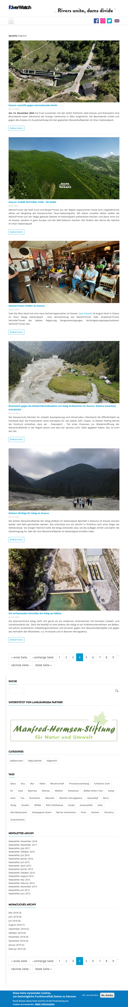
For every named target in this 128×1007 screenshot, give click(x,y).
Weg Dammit (35, 760)
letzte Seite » (43, 665)
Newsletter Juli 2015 (19, 862)
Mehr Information (44, 1004)
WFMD (37, 805)
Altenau (46, 790)
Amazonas (73, 790)
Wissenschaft (57, 783)
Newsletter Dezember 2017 (23, 844)
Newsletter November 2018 (23, 841)
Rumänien (34, 798)
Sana (12, 798)
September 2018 (17, 928)
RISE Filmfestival (54, 805)
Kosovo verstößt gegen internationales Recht (33, 105)
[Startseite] (20, 7)
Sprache (13, 35)
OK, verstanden (90, 995)
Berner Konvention (66, 812)
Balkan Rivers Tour (93, 790)
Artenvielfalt (86, 805)
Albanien (49, 798)
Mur (32, 783)
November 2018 (17, 936)
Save (20, 790)
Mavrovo (32, 790)
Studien (25, 805)
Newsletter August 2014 (21, 876)
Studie (71, 805)
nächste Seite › (20, 665)
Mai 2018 (13, 912)
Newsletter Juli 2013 (19, 890)
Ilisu (23, 783)
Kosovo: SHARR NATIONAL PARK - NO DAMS (32, 202)
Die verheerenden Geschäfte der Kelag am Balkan (35, 613)
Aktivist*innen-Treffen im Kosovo (27, 305)
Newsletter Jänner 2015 (21, 869)
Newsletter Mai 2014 (19, 879)
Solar (100, 805)
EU (11, 790)
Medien (59, 790)
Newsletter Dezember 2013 (23, 886)
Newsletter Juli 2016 (19, 855)
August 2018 (15, 924)
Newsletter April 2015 (20, 865)
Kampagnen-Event (41, 812)
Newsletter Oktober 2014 (22, 872)
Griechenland (17, 819)
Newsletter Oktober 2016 (22, 851)
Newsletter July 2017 (19, 848)
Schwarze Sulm (102, 783)
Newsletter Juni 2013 (19, 893)
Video (42, 783)
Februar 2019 (15, 948)
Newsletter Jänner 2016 (21, 858)
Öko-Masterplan (18, 812)
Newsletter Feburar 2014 (21, 883)
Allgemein (52, 760)
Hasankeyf (92, 798)
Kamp (111, 790)
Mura (106, 798)
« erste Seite (19, 657)
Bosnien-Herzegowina (70, 798)
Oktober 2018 (16, 932)
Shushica (109, 812)
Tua (22, 798)
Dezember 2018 (17, 940)
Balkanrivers (16, 128)
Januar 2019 (15, 944)
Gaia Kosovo (85, 313)
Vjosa (13, 783)
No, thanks (107, 995)
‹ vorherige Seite (43, 657)
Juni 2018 (13, 916)
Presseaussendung (79, 783)
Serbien (95, 812)
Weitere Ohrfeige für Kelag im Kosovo (29, 513)
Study (13, 805)
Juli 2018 (13, 920)
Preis (83, 812)
